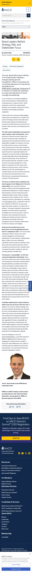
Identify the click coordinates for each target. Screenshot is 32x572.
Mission (4, 517)
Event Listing (6, 495)
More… (5, 26)
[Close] (30, 554)
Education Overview (8, 490)
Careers (4, 526)
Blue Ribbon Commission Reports (12, 468)
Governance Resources (9, 466)
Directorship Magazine (8, 21)
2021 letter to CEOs (10, 201)
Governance (5, 522)
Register (16, 438)
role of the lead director (8, 337)
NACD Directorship (12, 506)
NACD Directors (9, 492)
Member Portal (6, 484)
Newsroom (5, 529)
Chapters (4, 524)
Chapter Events (6, 497)
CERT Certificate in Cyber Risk (11, 508)
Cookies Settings (16, 564)
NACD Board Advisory (12, 511)
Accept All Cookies (16, 569)
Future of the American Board (11, 470)
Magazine (9, 473)
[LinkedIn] (19, 453)
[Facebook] (29, 453)
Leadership (5, 519)
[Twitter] (26, 453)
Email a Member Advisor (9, 481)
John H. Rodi (7, 53)
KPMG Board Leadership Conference (15, 89)
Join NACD (5, 537)
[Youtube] (22, 453)
